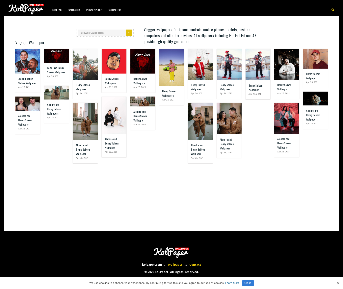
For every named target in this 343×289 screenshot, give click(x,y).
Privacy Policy (94, 10)
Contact (195, 264)
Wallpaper (175, 264)
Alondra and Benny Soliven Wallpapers (54, 108)
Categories (74, 10)
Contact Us (115, 10)
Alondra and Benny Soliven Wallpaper (25, 120)
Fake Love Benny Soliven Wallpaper (56, 70)
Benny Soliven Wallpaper (83, 87)
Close (247, 282)
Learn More (232, 282)
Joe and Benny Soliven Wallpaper (27, 81)
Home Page (57, 10)
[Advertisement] (171, 195)
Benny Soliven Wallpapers (112, 81)
